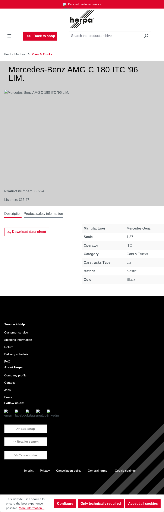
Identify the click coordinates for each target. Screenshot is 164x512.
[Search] (146, 36)
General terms (97, 470)
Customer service (16, 332)
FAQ (7, 361)
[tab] (13, 214)
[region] (77, 136)
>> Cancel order (25, 455)
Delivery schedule (16, 354)
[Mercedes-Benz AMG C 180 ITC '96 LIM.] (77, 136)
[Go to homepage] (82, 19)
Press (8, 397)
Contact (9, 382)
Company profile (15, 375)
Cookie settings (125, 470)
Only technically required (101, 503)
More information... (31, 508)
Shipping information (18, 339)
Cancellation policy (68, 470)
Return (8, 347)
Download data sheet (28, 232)
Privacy (45, 470)
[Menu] (9, 36)
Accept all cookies (143, 503)
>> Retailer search (26, 441)
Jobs (7, 390)
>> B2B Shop (25, 428)
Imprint (29, 470)
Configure (65, 503)
